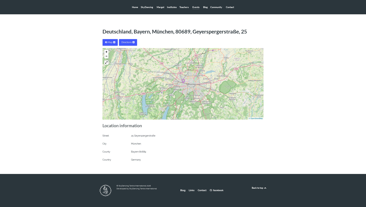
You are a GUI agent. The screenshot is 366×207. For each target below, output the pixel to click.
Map (110, 42)
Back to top (258, 188)
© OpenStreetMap (256, 118)
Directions (126, 42)
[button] (183, 81)
